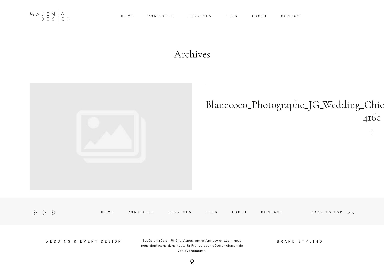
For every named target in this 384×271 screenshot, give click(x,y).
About (260, 16)
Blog (231, 16)
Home (127, 16)
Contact (292, 16)
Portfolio (161, 16)
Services (200, 16)
